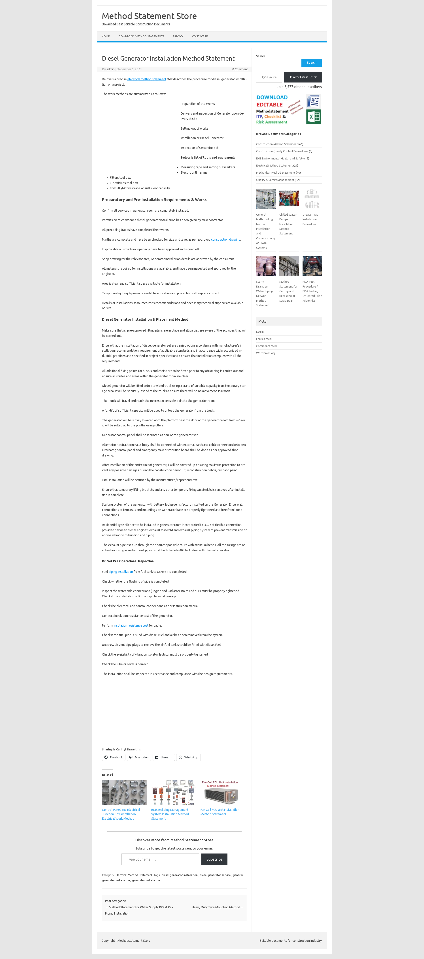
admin (110, 69)
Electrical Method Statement (134, 875)
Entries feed (264, 338)
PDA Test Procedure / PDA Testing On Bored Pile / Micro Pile (312, 291)
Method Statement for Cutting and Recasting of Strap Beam (288, 291)
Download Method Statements (141, 36)
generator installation (146, 880)
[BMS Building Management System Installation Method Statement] (173, 792)
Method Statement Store (149, 15)
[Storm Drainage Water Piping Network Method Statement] (266, 267)
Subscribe (214, 859)
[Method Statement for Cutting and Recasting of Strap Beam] (289, 267)
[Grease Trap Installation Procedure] (312, 200)
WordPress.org (266, 353)
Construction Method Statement (277, 144)
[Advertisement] (139, 137)
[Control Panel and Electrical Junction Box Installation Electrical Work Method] (124, 792)
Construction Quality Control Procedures (282, 151)
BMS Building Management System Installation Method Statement (170, 814)
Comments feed (266, 345)
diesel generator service (215, 875)
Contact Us (200, 36)
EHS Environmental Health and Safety (280, 158)
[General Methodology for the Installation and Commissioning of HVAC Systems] (266, 200)
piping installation (121, 571)
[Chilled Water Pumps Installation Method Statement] (289, 200)
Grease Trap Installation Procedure (310, 219)
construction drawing (225, 239)
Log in (260, 331)
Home (106, 36)
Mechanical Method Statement (275, 172)
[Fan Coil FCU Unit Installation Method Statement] (223, 792)
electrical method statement (146, 79)
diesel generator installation (180, 875)
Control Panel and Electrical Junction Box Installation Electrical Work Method (121, 814)
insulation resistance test (131, 625)
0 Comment (240, 69)
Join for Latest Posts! (303, 77)
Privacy (178, 36)
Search (260, 56)
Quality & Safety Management (275, 179)
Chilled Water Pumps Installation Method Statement (288, 224)
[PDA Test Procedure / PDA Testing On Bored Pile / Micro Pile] (312, 267)
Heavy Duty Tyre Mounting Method (218, 907)
